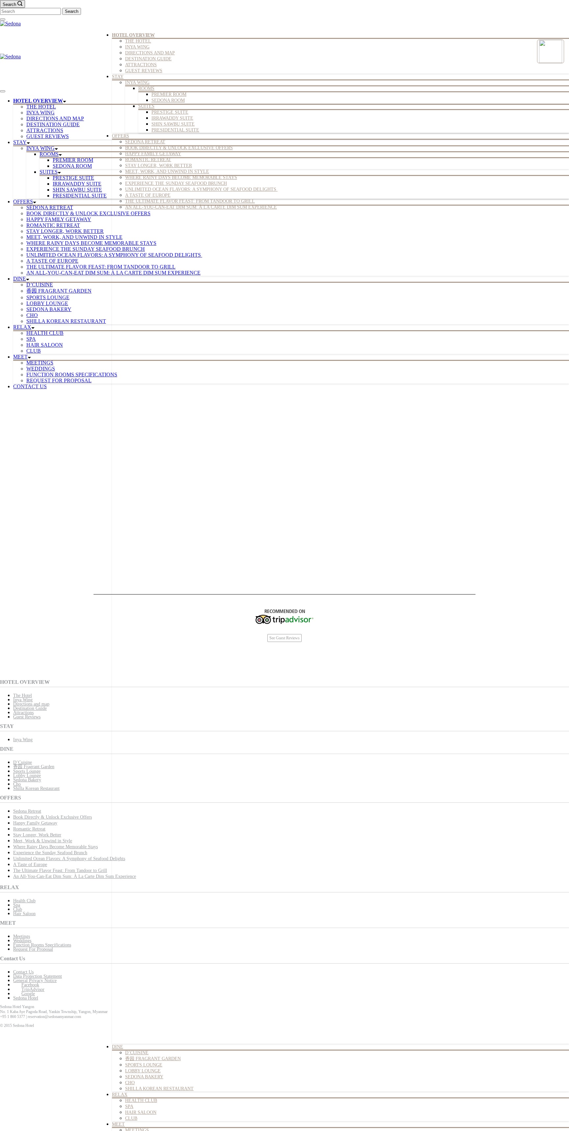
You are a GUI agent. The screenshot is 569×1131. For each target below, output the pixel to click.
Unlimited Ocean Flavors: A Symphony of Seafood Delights (201, 189)
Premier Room (168, 94)
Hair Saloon (140, 1112)
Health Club (141, 1100)
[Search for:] (31, 11)
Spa (129, 1106)
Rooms (146, 88)
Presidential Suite (175, 130)
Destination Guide (148, 58)
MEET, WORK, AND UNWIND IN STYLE (167, 171)
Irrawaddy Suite (172, 118)
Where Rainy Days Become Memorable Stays (181, 177)
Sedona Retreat (145, 141)
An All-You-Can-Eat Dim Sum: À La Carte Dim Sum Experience (201, 207)
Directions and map (150, 52)
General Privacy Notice (35, 980)
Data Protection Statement (37, 976)
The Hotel (138, 41)
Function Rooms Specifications (71, 374)
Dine (117, 1046)
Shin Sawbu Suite (173, 124)
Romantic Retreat (148, 159)
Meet (118, 1124)
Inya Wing (137, 46)
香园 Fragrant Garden (153, 1058)
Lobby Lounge (143, 1070)
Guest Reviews (143, 70)
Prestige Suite (169, 112)
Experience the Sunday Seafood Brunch (176, 183)
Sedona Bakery (144, 1076)
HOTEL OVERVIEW (133, 35)
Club (131, 1118)
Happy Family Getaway (153, 153)
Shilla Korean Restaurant (159, 1088)
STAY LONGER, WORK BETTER (158, 165)
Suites (146, 106)
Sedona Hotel (25, 998)
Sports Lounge (143, 1064)
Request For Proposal (59, 380)
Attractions (141, 64)
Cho (130, 1082)
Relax (119, 1094)
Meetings (39, 362)
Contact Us (30, 386)
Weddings (40, 368)
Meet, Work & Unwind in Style (42, 840)
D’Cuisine (22, 762)
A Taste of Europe (148, 195)
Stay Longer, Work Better (37, 834)
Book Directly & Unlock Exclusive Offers (179, 147)
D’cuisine (137, 1052)
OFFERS (120, 135)
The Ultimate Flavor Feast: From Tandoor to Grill (190, 201)
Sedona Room (168, 100)
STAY (117, 76)
